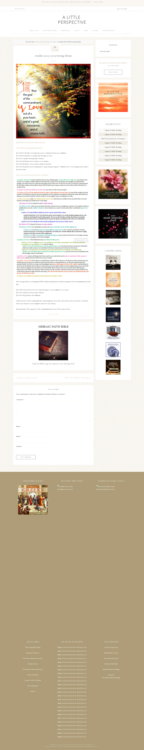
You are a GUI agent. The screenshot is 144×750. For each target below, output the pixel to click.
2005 (59, 726)
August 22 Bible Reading (113, 147)
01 (63, 647)
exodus (53, 61)
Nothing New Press (111, 653)
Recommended (33, 686)
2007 (59, 718)
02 (65, 647)
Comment (20, 400)
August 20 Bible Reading (113, 155)
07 (76, 647)
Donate (32, 691)
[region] (32, 500)
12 (85, 651)
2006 (59, 722)
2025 (59, 651)
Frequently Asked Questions (33, 669)
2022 (59, 662)
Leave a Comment (53, 314)
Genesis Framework (77, 746)
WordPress (89, 746)
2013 (59, 696)
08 (78, 647)
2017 (59, 681)
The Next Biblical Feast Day (33, 658)
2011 (59, 703)
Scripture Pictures (32, 653)
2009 (59, 711)
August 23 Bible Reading (113, 143)
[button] (33, 500)
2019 (59, 673)
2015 (59, 688)
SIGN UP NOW (113, 72)
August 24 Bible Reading (113, 134)
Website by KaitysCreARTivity (85, 744)
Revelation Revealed (111, 658)
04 (69, 647)
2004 (59, 729)
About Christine (32, 675)
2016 (59, 685)
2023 (59, 658)
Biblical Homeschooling (111, 669)
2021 (59, 666)
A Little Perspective (72, 19)
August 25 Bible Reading (113, 130)
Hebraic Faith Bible (111, 664)
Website (19, 446)
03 (67, 647)
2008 (59, 714)
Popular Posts (33, 664)
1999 (59, 733)
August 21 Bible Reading (113, 151)
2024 (59, 655)
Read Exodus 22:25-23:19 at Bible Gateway (30, 142)
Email (18, 436)
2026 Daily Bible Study (32, 647)
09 (80, 651)
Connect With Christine (32, 680)
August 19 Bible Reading (113, 160)
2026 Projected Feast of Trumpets (113, 139)
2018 (59, 677)
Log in (96, 746)
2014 (59, 692)
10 (82, 651)
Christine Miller (68, 744)
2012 (59, 699)
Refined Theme (63, 746)
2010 (59, 707)
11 (84, 651)
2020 (59, 670)
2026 (59, 647)
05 (71, 647)
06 (73, 647)
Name (18, 426)
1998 (59, 737)
